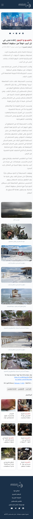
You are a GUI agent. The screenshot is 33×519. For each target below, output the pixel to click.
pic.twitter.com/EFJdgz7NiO (23, 380)
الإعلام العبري (27, 47)
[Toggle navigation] (2, 4)
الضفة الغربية (16, 498)
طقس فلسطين (16, 501)
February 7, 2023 (19, 383)
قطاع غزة (16, 491)
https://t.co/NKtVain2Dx (21, 377)
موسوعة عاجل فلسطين (16, 505)
